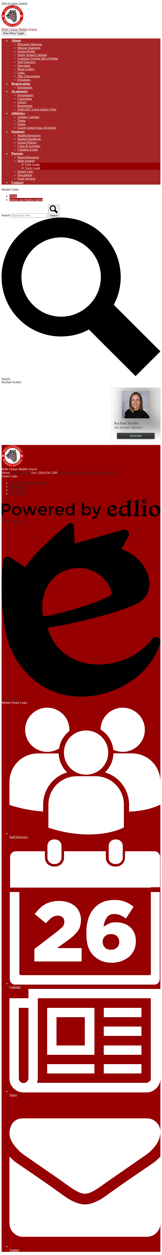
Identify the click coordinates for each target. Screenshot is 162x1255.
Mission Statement (28, 48)
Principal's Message (29, 44)
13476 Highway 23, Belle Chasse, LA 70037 (86, 472)
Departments (25, 95)
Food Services (26, 178)
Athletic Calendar (28, 117)
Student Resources (28, 135)
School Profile (26, 51)
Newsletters (24, 175)
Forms (21, 124)
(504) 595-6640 (21, 472)
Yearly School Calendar (32, 55)
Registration (24, 87)
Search (6, 215)
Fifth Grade (32, 164)
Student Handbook (29, 139)
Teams (21, 120)
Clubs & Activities (28, 146)
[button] (16, 40)
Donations (23, 79)
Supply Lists (25, 171)
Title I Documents (28, 76)
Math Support (26, 161)
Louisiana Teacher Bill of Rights (37, 58)
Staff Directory (26, 62)
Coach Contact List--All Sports (36, 127)
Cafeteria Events (27, 149)
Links (20, 72)
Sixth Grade (32, 168)
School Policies (27, 142)
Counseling (24, 98)
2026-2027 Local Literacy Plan (36, 109)
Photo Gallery (26, 69)
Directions (23, 65)
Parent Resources (28, 157)
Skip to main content (14, 3)
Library (22, 102)
